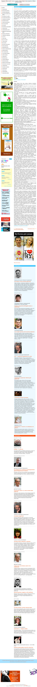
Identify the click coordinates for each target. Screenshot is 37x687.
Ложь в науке (4, 38)
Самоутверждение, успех (6, 29)
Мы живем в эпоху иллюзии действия (22, 281)
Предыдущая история (19, 228)
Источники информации (5, 12)
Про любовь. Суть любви (17, 437)
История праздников (5, 60)
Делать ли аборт (16, 415)
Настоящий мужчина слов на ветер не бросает (24, 331)
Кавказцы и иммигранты (6, 33)
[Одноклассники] (15, 78)
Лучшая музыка (4, 68)
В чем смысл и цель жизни (6, 63)
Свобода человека (4, 54)
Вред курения (4, 42)
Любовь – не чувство (18, 449)
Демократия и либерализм (6, 35)
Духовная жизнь (4, 65)
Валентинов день (4, 57)
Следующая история (31, 228)
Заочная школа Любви (5, 72)
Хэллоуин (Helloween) (5, 59)
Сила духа (3, 36)
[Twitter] (14, 78)
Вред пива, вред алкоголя (6, 44)
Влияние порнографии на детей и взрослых (23, 647)
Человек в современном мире (6, 48)
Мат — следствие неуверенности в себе (23, 356)
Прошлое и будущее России (6, 62)
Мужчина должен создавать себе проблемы (23, 592)
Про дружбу (4, 25)
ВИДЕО (3, 7)
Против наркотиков (17, 365)
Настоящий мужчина (17, 577)
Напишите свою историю (18, 8)
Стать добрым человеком (5, 53)
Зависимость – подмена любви (20, 628)
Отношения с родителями (6, 19)
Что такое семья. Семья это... (18, 476)
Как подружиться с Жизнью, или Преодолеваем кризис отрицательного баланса (24, 470)
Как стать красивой (5, 23)
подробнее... (9, 179)
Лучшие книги (4, 69)
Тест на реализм (4, 162)
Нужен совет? (17, 6)
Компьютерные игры (5, 47)
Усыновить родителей (19, 516)
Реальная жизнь (4, 9)
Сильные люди (4, 56)
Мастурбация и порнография (18, 635)
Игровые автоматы (5, 50)
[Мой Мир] (16, 78)
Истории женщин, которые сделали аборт (23, 607)
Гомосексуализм (4, 28)
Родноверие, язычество (5, 66)
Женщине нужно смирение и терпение (22, 541)
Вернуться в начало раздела (19, 229)
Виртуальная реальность (5, 10)
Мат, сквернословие (17, 341)
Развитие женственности (17, 527)
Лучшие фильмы (4, 71)
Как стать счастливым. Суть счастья (19, 455)
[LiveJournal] (17, 78)
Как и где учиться (4, 39)
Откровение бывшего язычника (21, 397)
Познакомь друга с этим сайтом (5, 166)
